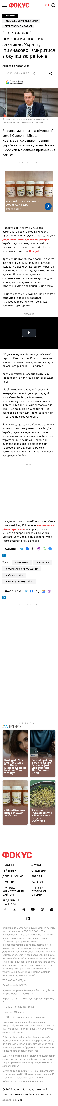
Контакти (46, 1094)
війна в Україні (15, 575)
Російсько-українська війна (21, 21)
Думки (36, 864)
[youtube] (33, 909)
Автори (36, 876)
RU (47, 5)
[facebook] (5, 909)
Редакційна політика (10, 902)
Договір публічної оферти (38, 891)
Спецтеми (38, 870)
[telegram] (23, 909)
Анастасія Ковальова (15, 65)
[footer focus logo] (17, 855)
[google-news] (51, 909)
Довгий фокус (12, 876)
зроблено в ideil (12, 1100)
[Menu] (4, 5)
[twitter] (14, 909)
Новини (8, 864)
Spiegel (34, 251)
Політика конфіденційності (19, 1094)
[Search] (53, 5)
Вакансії (37, 882)
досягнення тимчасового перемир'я (25, 239)
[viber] (42, 909)
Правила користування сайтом (13, 891)
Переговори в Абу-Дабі (18, 26)
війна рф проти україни (20, 581)
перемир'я (43, 562)
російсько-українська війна (22, 569)
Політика (10, 15)
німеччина (23, 562)
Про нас (8, 882)
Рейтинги (9, 870)
